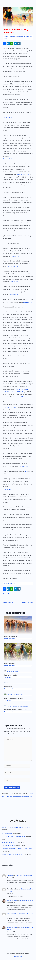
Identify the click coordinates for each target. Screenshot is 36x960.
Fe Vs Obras (8, 687)
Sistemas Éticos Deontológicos (12, 855)
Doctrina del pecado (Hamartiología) (13, 836)
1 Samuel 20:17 (13, 266)
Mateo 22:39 (24, 466)
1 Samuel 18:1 (15, 256)
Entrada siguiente (28, 603)
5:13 (13, 392)
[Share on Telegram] (15, 43)
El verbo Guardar (9, 663)
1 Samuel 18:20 (19, 389)
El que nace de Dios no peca (13, 698)
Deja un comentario (9, 36)
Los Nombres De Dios (9, 845)
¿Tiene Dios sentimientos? (23, 875)
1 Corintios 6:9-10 (23, 174)
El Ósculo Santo (7, 833)
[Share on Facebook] (4, 43)
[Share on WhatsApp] (11, 43)
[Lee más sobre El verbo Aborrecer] (18, 625)
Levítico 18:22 (7, 117)
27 (22, 397)
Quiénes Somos (18, 956)
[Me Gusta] (3, 594)
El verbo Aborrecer (10, 636)
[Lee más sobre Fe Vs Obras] (8, 683)
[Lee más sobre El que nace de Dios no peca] (13, 694)
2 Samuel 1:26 (13, 294)
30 (26, 389)
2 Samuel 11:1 (16, 397)
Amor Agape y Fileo (8, 842)
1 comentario (7, 677)
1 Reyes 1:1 (19, 392)
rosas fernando (11, 914)
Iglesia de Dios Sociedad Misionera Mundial (16, 827)
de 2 (26, 471)
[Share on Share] (19, 43)
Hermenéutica (19, 36)
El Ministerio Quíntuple (26, 900)
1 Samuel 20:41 (14, 282)
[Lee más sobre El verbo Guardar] (18, 652)
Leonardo (10, 875)
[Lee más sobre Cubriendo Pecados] (11, 671)
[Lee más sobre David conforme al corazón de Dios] (16, 706)
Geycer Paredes (12, 900)
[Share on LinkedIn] (8, 43)
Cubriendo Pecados (10, 675)
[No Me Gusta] (8, 594)
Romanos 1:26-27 (8, 159)
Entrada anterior (7, 603)
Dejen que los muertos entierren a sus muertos (17, 849)
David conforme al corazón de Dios (15, 710)
